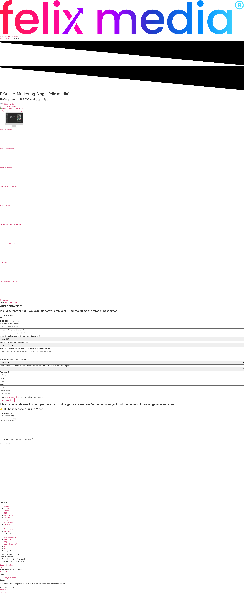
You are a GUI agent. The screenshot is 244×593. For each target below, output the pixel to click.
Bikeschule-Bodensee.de (9, 281)
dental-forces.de (6, 168)
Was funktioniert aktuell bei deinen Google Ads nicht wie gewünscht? (25, 348)
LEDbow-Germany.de (7, 243)
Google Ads (8, 506)
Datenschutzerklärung (12, 397)
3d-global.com (5, 205)
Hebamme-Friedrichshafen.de (10, 224)
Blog (7, 38)
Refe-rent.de (4, 262)
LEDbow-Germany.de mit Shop (11, 111)
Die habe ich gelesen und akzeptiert (23, 397)
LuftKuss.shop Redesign (8, 186)
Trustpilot (3, 572)
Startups (7, 517)
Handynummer (5, 391)
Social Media (8, 515)
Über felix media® (10, 537)
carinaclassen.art (6, 130)
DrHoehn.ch (4, 300)
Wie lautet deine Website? (9, 323)
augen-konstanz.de (7, 149)
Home (2, 38)
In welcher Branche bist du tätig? (12, 330)
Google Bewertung (7, 565)
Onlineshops (8, 508)
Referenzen (8, 539)
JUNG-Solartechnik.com (9, 106)
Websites (7, 511)
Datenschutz (4, 592)
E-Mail (2, 384)
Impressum (4, 590)
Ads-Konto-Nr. (5, 372)
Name (2, 378)
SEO (5, 513)
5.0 (1, 567)
